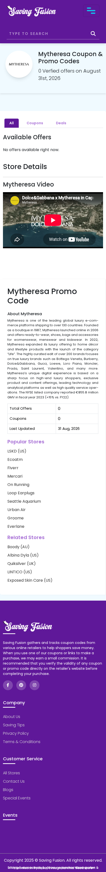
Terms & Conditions (21, 742)
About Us (11, 716)
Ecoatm (15, 459)
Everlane (15, 526)
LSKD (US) (16, 451)
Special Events (17, 798)
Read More (83, 868)
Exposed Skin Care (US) (30, 580)
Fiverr (12, 468)
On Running (18, 484)
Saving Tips (14, 725)
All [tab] (11, 123)
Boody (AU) (18, 547)
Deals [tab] (61, 123)
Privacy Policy (16, 733)
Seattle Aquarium (24, 501)
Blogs (8, 790)
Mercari (14, 476)
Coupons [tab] (35, 123)
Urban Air (16, 510)
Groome (15, 518)
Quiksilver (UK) (21, 563)
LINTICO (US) (19, 572)
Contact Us (14, 781)
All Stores (11, 773)
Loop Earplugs (21, 493)
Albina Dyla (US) (23, 555)
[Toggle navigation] (91, 11)
